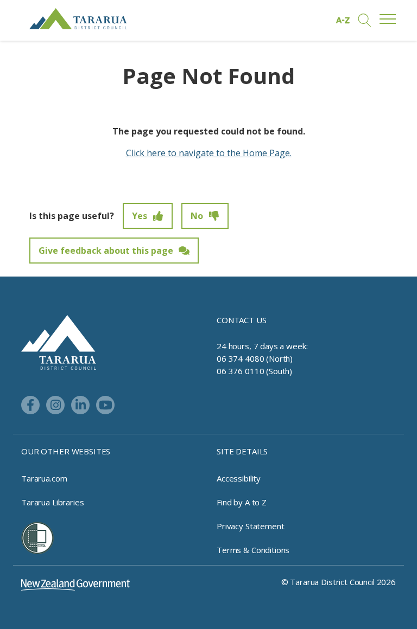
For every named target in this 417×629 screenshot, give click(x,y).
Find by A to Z (242, 502)
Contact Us (242, 319)
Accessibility (239, 478)
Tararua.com (44, 478)
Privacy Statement (250, 526)
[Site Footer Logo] (58, 342)
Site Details (242, 451)
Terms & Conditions (253, 549)
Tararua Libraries (52, 502)
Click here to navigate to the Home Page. (209, 153)
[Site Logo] (78, 18)
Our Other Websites (65, 451)
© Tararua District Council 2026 (338, 581)
